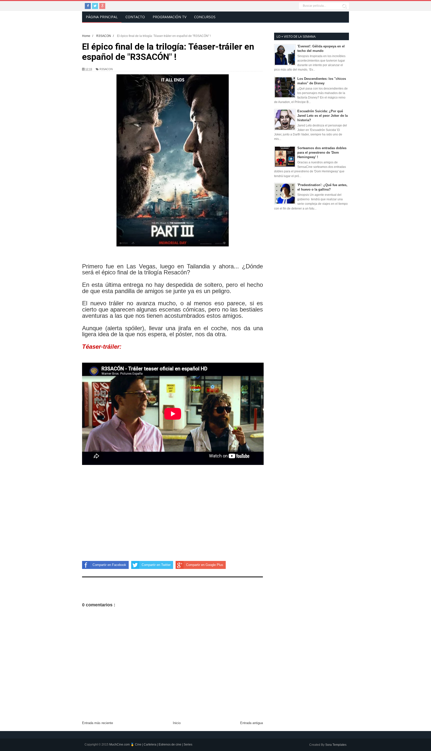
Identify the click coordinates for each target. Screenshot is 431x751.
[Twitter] (95, 6)
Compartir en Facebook (109, 565)
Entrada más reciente (97, 723)
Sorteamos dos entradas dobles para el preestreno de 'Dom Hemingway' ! (321, 152)
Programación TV (169, 16)
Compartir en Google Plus (204, 565)
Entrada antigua (251, 723)
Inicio (177, 723)
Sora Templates (335, 745)
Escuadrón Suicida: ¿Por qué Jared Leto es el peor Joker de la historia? (322, 115)
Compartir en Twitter (156, 565)
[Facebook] (88, 6)
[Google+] (102, 6)
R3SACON (106, 69)
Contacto (135, 16)
